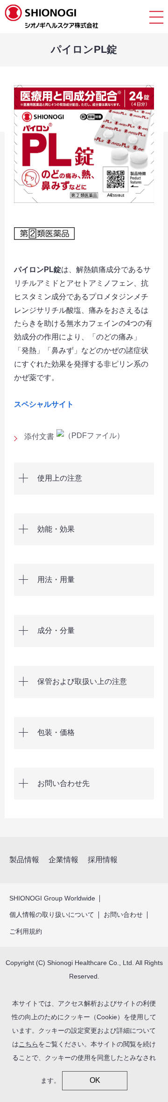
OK (95, 1080)
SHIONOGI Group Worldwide (52, 898)
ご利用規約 (25, 931)
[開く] (84, 478)
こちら (28, 1044)
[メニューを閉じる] (156, 16)
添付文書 (39, 436)
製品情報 (24, 860)
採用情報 (103, 860)
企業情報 (63, 860)
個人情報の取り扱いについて (51, 914)
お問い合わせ (123, 914)
